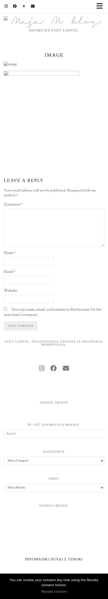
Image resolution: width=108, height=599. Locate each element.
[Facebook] (15, 6)
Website (10, 290)
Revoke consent (54, 591)
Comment (13, 204)
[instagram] (41, 369)
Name (10, 253)
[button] (101, 6)
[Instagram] (6, 6)
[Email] (33, 6)
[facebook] (53, 369)
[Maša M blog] (54, 14)
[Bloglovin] (24, 6)
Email (9, 272)
